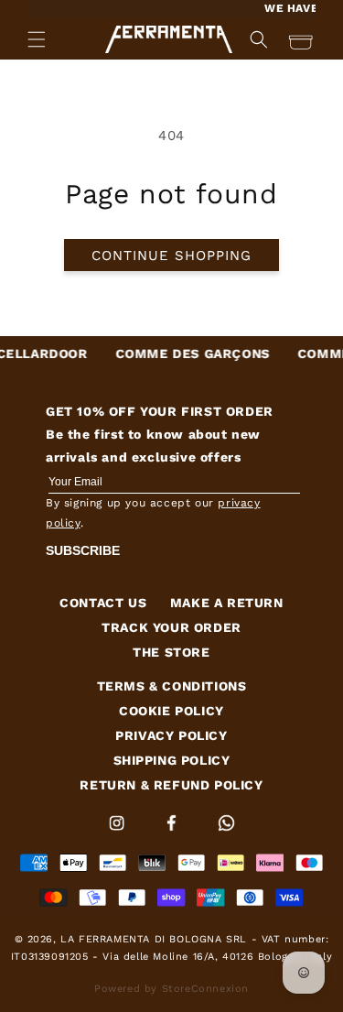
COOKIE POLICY (171, 710)
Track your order (171, 627)
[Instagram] (118, 834)
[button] (36, 39)
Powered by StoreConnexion (171, 989)
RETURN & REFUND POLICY (171, 785)
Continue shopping (171, 255)
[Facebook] (173, 834)
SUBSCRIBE (83, 550)
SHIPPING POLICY (171, 760)
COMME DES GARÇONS (185, 353)
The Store (171, 652)
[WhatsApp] (226, 834)
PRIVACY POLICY (171, 735)
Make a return (227, 602)
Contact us (102, 602)
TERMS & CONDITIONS (172, 686)
